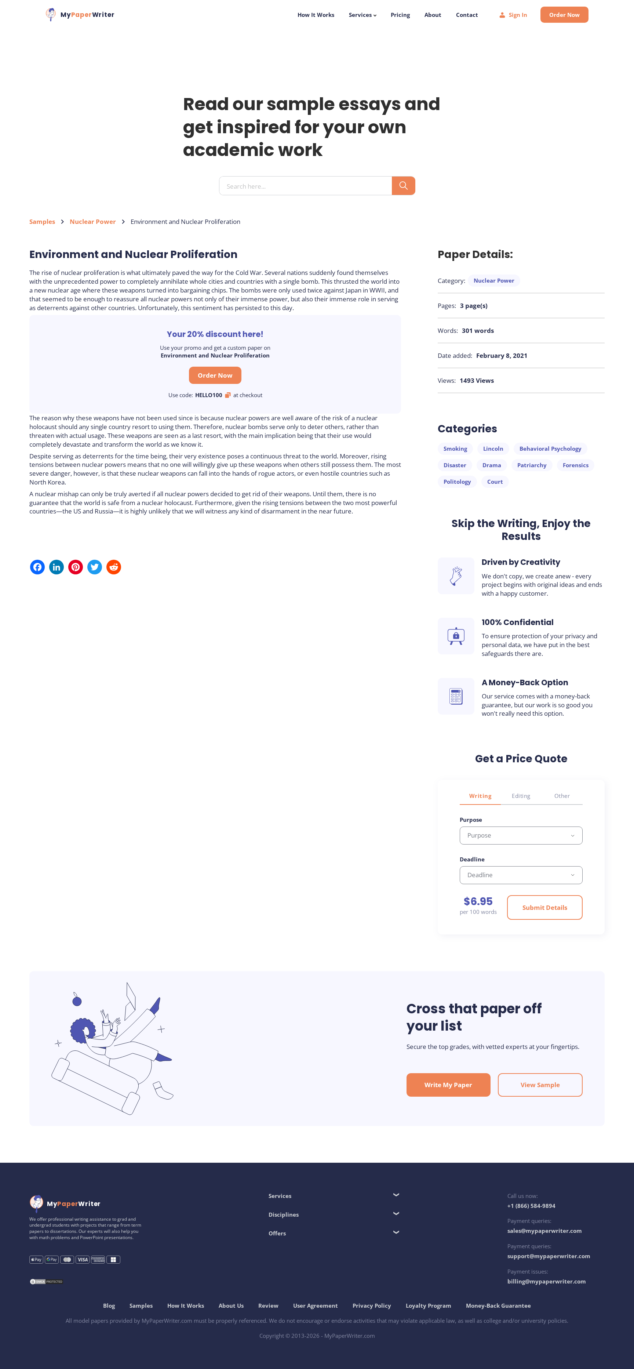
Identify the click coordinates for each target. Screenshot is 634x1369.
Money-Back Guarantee (498, 1305)
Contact (467, 14)
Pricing (400, 14)
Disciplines (284, 1214)
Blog (109, 1305)
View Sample (540, 1085)
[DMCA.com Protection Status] (46, 1282)
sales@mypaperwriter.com (544, 1230)
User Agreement (315, 1305)
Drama (491, 465)
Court (495, 481)
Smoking (455, 448)
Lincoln (493, 448)
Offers (277, 1233)
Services (361, 14)
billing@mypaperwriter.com (546, 1281)
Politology (457, 481)
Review (268, 1305)
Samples (42, 221)
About (433, 14)
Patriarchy (532, 465)
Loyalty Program (428, 1305)
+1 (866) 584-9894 (531, 1205)
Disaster (455, 465)
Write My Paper (448, 1085)
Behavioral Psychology (551, 448)
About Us (231, 1305)
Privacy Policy (372, 1305)
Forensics (576, 465)
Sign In (518, 14)
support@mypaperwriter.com (548, 1256)
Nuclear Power (93, 221)
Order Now (564, 14)
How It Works (316, 14)
